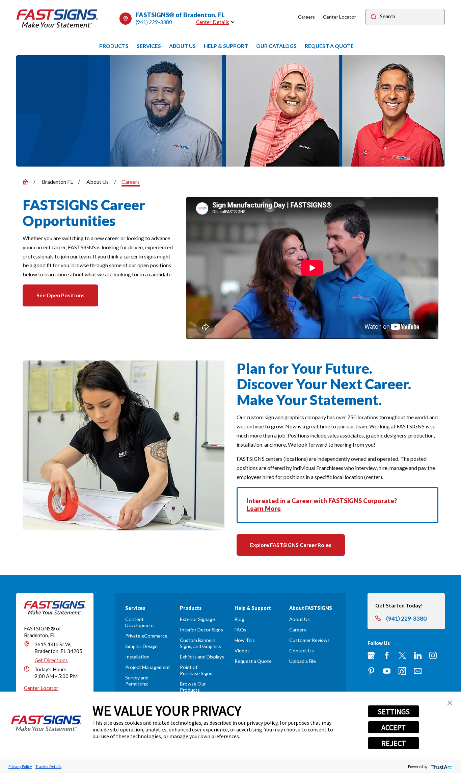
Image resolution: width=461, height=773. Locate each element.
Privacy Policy (20, 766)
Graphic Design (141, 646)
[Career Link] (402, 671)
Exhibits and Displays (202, 656)
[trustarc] (441, 766)
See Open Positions (60, 295)
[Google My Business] (371, 655)
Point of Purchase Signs (196, 670)
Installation (137, 656)
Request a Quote (253, 661)
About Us (299, 619)
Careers (306, 17)
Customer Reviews (309, 640)
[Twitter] (402, 655)
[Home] (57, 18)
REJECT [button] (393, 743)
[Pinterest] (371, 671)
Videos (242, 650)
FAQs (240, 629)
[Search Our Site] (373, 17)
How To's (245, 640)
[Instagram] (433, 655)
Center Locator (339, 17)
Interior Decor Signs (201, 629)
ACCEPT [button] (393, 727)
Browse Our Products (193, 687)
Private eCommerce (146, 636)
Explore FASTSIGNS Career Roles (290, 545)
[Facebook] (386, 655)
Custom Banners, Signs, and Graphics (200, 643)
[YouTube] (386, 671)
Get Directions (51, 660)
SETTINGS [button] (394, 711)
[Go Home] (25, 181)
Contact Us (301, 650)
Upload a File (302, 661)
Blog (239, 619)
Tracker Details (48, 766)
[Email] (418, 671)
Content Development (139, 622)
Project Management (147, 667)
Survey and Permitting (136, 681)
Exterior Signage (197, 619)
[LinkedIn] (418, 655)
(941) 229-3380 (154, 22)
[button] (450, 702)
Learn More (264, 508)
